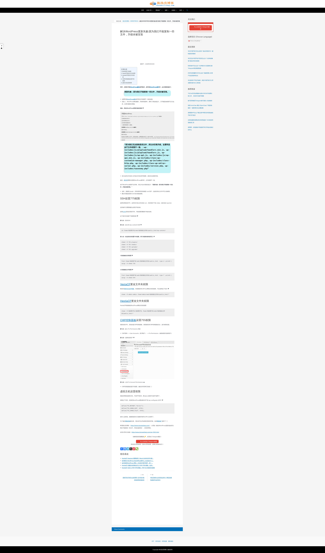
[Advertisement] (147, 50)
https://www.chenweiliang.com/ (140, 425)
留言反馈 (158, 541)
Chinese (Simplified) (195, 40)
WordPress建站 (135, 87)
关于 (153, 541)
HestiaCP (125, 300)
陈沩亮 (126, 180)
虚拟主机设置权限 (127, 82)
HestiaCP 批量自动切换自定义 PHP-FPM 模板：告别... (137, 465)
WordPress (134, 21)
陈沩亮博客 (126, 21)
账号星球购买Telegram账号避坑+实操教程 (200, 100)
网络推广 (159, 421)
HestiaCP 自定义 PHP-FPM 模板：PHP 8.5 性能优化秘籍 (138, 468)
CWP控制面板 (128, 320)
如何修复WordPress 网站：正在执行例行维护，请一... (137, 463)
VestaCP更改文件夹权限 (128, 73)
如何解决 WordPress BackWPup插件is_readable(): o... (137, 461)
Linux (124, 211)
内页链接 (164, 541)
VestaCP (125, 284)
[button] (1, 46)
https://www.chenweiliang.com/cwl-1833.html (145, 432)
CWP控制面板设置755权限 (128, 80)
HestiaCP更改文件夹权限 (128, 76)
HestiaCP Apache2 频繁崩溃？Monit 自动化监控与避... (137, 458)
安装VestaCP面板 (129, 289)
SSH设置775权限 (126, 71)
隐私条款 (170, 541)
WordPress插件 (154, 87)
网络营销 (127, 421)
